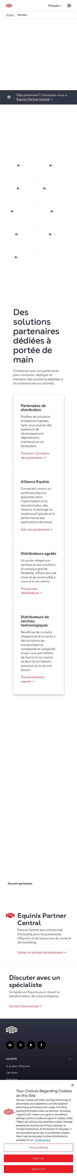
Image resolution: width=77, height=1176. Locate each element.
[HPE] (54, 214)
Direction (12, 1079)
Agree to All (38, 1169)
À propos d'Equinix (18, 1066)
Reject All (38, 1158)
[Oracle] (54, 237)
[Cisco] (22, 191)
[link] (34, 98)
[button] (20, 883)
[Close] (72, 1085)
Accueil (10, 14)
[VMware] (22, 260)
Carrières (12, 1072)
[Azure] (54, 168)
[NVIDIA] (22, 237)
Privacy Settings (38, 1147)
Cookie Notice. (43, 1140)
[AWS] (22, 168)
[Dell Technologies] (54, 191)
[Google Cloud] (22, 214)
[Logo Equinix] (10, 6)
